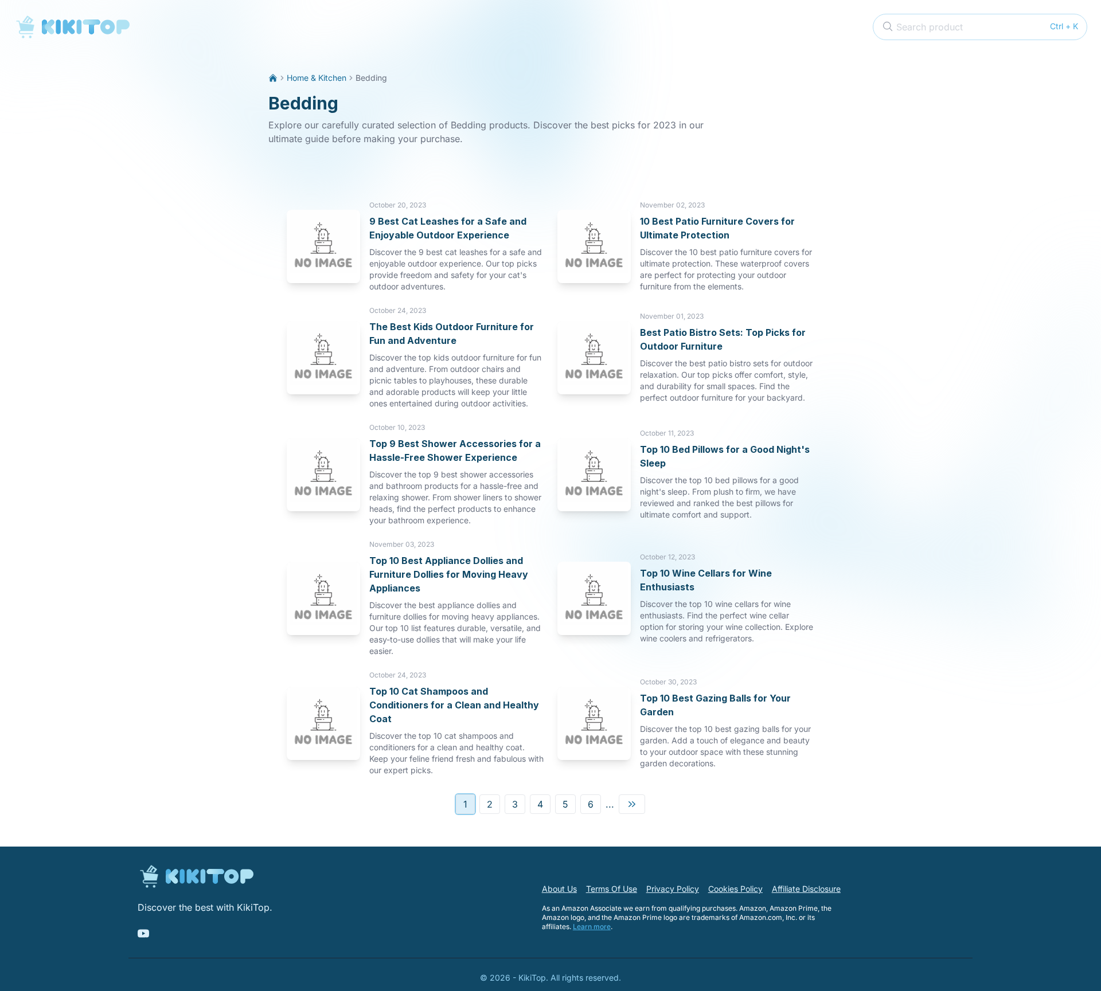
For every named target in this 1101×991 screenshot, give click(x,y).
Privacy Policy (672, 889)
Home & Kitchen (316, 78)
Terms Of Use (611, 889)
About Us (559, 889)
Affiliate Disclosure (806, 889)
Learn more (592, 926)
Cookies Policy (735, 889)
